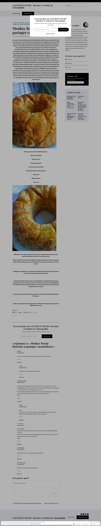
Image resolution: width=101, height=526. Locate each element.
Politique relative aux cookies (35, 523)
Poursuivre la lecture (50, 33)
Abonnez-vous (63, 29)
